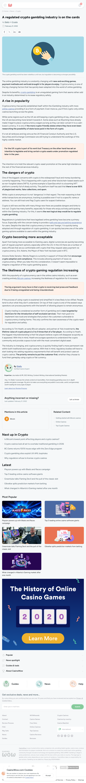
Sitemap (81, 780)
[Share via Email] (19, 32)
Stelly (7, 22)
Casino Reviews (35, 735)
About (4, 715)
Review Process (8, 723)
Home (6, 11)
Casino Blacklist (63, 723)
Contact (5, 719)
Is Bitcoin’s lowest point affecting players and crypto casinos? (31, 439)
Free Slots (33, 723)
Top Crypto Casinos (63, 426)
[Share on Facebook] (4, 32)
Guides (4, 738)
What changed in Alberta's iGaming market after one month (31, 488)
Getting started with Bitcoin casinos (68, 418)
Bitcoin (12, 419)
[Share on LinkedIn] (14, 32)
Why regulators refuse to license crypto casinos (25, 458)
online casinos (8, 109)
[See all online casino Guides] (6, 684)
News (12, 11)
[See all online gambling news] (39, 684)
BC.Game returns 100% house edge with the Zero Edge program (33, 448)
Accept (48, 775)
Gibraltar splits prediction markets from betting (25, 483)
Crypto (18, 11)
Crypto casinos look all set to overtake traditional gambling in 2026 (34, 444)
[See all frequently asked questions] (73, 684)
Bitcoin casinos (24, 278)
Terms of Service (57, 780)
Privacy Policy (70, 780)
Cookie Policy (29, 777)
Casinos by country (64, 719)
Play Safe (5, 731)
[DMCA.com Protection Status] (69, 767)
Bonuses (33, 738)
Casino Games (35, 719)
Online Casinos (61, 422)
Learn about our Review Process (15, 388)
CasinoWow (22, 748)
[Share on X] (9, 32)
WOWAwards (34, 715)
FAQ (3, 727)
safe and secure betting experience (66, 222)
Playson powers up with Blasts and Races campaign (27, 469)
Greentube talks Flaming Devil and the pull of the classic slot (31, 479)
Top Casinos (34, 731)
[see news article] (21, 509)
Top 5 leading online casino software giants (23, 474)
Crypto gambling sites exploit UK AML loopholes (25, 453)
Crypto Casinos (62, 715)
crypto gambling (27, 92)
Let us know (74, 399)
